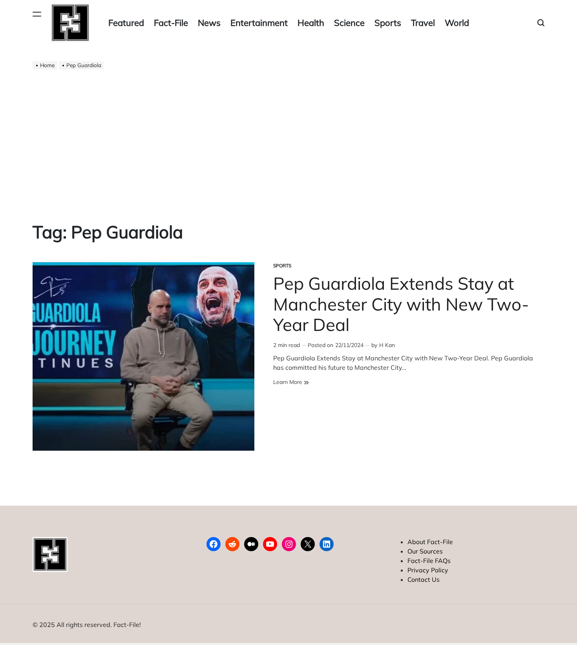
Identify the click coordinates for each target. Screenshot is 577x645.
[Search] (540, 23)
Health (311, 22)
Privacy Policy (427, 570)
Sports (387, 22)
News (209, 22)
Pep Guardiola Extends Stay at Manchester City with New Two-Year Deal (401, 304)
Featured (126, 22)
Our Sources (425, 551)
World (457, 22)
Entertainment (259, 22)
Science (349, 22)
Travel (423, 22)
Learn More (291, 382)
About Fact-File (430, 542)
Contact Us (423, 579)
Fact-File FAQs (429, 561)
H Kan (387, 345)
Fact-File (171, 22)
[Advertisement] (288, 140)
